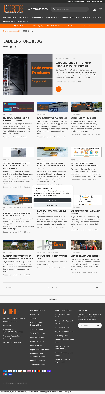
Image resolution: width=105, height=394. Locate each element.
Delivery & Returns (37, 341)
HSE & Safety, (28, 208)
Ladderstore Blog (15, 31)
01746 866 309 (55, 26)
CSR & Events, (8, 208)
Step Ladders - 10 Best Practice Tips (52, 257)
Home (5, 31)
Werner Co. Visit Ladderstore (85, 256)
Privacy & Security (37, 337)
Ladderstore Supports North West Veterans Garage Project (18, 257)
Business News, (61, 59)
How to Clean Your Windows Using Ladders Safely (17, 214)
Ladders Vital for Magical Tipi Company (85, 212)
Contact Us (34, 314)
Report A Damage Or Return (40, 349)
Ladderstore (11, 383)
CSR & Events (70, 59)
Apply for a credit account (75, 1)
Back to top (53, 299)
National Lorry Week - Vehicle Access (51, 212)
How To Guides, (18, 208)
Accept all (52, 200)
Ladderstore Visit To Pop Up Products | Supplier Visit (74, 64)
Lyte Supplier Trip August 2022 (52, 118)
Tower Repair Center (38, 364)
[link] (25, 287)
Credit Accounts (36, 329)
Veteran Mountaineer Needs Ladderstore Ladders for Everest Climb (16, 165)
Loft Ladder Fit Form (62, 327)
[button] (100, 9)
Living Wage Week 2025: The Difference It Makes (16, 119)
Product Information (10, 210)
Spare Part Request (37, 360)
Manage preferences (52, 205)
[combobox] (70, 9)
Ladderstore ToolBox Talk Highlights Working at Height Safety (51, 165)
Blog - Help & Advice (94, 1)
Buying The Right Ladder (64, 331)
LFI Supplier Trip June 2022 (83, 118)
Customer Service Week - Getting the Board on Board (84, 164)
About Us (33, 318)
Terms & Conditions (37, 333)
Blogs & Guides (36, 345)
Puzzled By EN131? (61, 336)
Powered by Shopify (21, 383)
